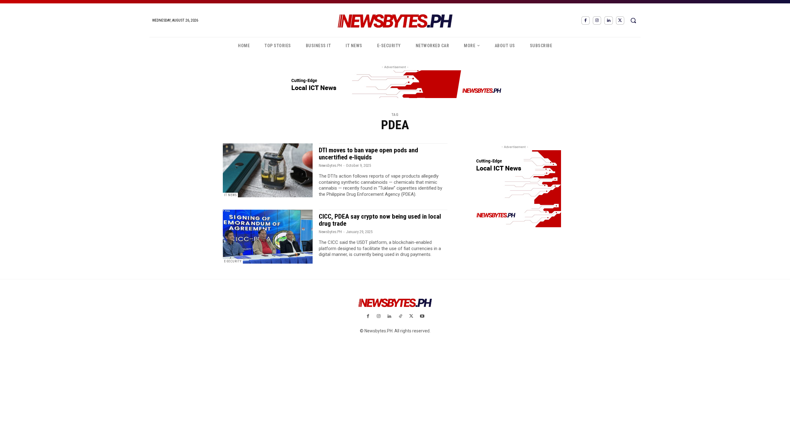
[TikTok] (400, 316)
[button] (633, 20)
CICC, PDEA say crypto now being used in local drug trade (380, 220)
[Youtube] (422, 316)
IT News (230, 195)
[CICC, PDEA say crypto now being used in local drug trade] (268, 237)
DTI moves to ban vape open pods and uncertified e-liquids (368, 153)
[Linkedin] (608, 20)
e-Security (233, 261)
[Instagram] (597, 20)
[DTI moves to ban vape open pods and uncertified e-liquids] (268, 170)
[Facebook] (585, 20)
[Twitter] (620, 20)
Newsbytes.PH (330, 165)
